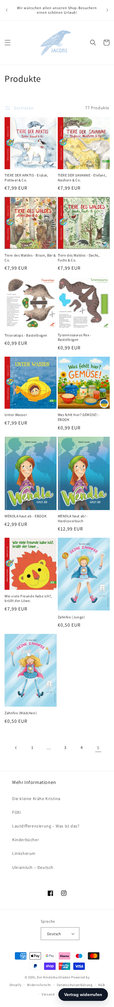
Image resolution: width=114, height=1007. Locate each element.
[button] (7, 42)
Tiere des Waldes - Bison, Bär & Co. (30, 257)
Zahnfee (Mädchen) (21, 713)
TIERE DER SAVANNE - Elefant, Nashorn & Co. (82, 177)
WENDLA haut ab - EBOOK (26, 516)
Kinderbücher (25, 839)
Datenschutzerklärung (75, 985)
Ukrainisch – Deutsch (33, 867)
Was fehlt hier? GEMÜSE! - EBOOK (79, 417)
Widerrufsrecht (39, 985)
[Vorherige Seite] (16, 747)
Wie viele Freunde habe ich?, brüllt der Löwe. (28, 598)
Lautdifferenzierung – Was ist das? (45, 826)
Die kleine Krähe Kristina (36, 798)
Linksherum (24, 853)
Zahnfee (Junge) (71, 617)
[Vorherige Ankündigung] (6, 10)
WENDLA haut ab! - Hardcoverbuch (73, 518)
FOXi (16, 812)
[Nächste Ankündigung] (107, 10)
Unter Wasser (16, 414)
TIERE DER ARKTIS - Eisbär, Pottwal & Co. (26, 177)
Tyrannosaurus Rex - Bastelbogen (75, 337)
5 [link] (98, 747)
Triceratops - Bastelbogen (26, 335)
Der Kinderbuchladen (53, 977)
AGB (101, 985)
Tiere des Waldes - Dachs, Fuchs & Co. (79, 257)
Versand (48, 994)
